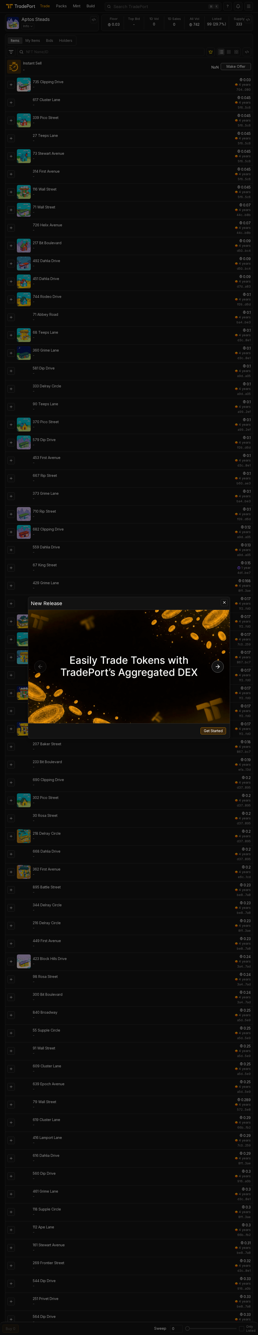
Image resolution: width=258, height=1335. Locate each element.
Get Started (213, 731)
